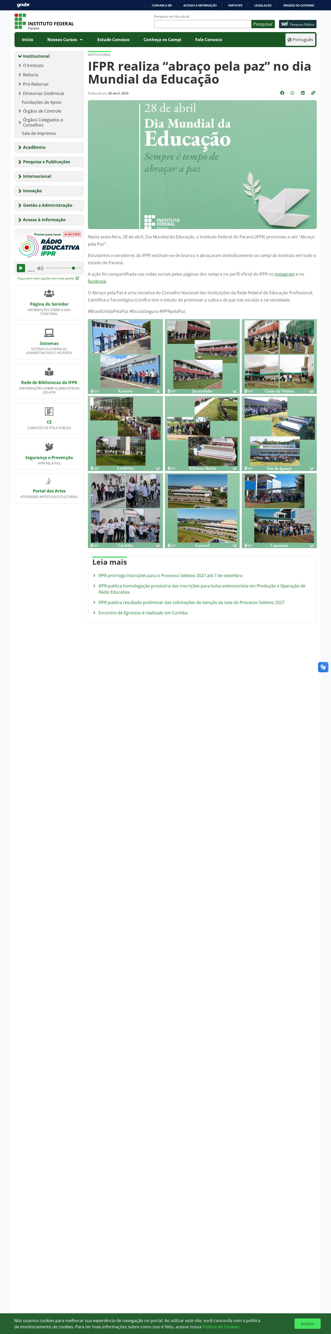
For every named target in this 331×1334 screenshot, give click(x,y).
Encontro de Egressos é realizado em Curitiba (143, 613)
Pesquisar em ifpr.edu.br (172, 16)
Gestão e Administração (47, 205)
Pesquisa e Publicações (46, 162)
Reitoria (30, 74)
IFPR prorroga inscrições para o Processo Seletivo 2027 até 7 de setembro (171, 575)
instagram (285, 274)
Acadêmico (34, 147)
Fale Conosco (208, 39)
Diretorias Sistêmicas (43, 93)
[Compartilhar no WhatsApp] (293, 93)
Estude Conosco (113, 39)
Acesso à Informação (44, 220)
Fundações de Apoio (42, 102)
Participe (235, 5)
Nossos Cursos (62, 39)
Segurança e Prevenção (49, 457)
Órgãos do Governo (298, 5)
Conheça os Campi (162, 39)
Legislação (263, 5)
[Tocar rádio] (21, 268)
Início (27, 39)
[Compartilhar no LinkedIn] (303, 93)
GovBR (23, 5)
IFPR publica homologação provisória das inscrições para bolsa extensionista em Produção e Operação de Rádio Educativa (202, 589)
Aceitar (307, 1323)
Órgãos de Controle (42, 111)
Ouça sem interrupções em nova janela (46, 278)
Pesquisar (263, 24)
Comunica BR (162, 5)
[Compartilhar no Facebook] (283, 93)
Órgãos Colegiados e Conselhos (43, 122)
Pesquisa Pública (302, 24)
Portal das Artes (49, 491)
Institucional (36, 56)
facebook (97, 281)
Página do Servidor (49, 304)
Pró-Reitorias (36, 84)
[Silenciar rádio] (40, 268)
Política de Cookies (220, 1327)
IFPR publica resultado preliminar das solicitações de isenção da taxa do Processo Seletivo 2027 (191, 602)
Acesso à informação (200, 5)
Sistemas (49, 343)
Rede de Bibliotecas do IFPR (49, 382)
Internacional (37, 176)
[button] (314, 93)
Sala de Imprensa (39, 133)
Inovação (32, 191)
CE (49, 422)
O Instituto (33, 65)
